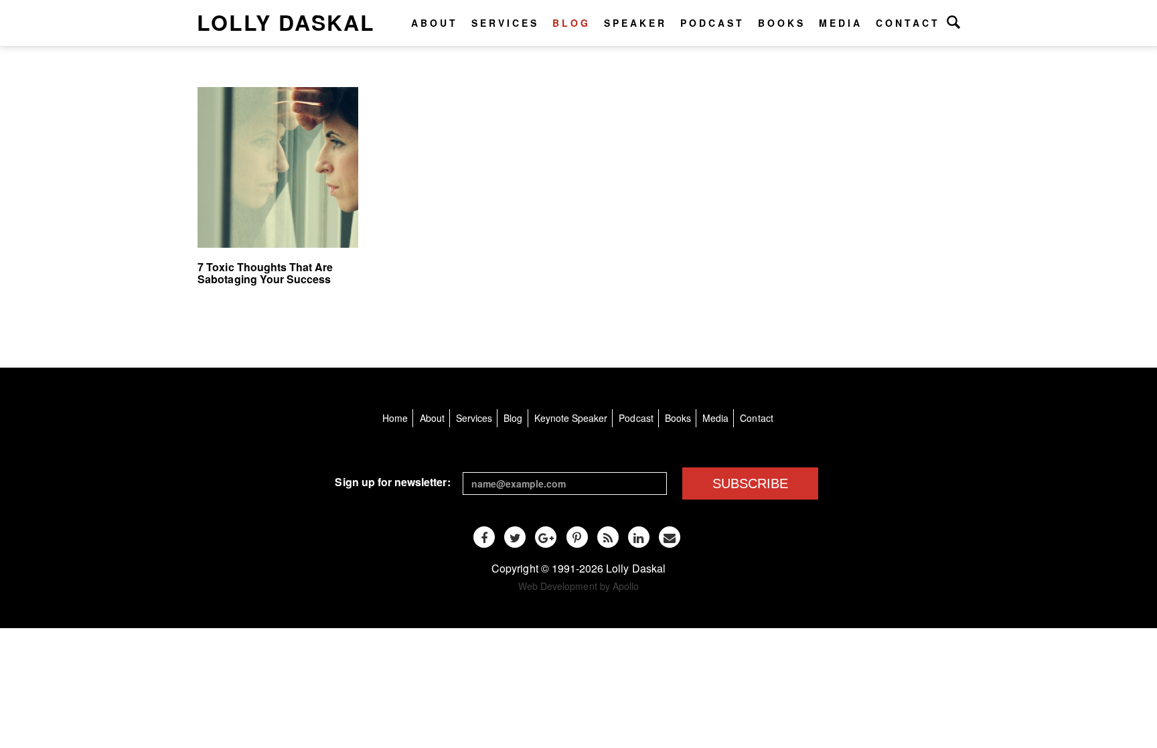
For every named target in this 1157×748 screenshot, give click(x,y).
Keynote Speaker (571, 418)
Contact (908, 22)
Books (781, 22)
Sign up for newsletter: (392, 482)
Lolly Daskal (286, 22)
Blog (571, 22)
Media (840, 22)
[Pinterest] (577, 537)
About (434, 22)
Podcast (712, 22)
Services (505, 22)
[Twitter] (515, 537)
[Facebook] (484, 537)
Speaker (635, 22)
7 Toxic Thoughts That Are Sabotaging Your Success (265, 273)
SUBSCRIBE (750, 483)
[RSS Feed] (608, 537)
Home (395, 418)
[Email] (669, 537)
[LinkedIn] (638, 537)
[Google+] (545, 537)
